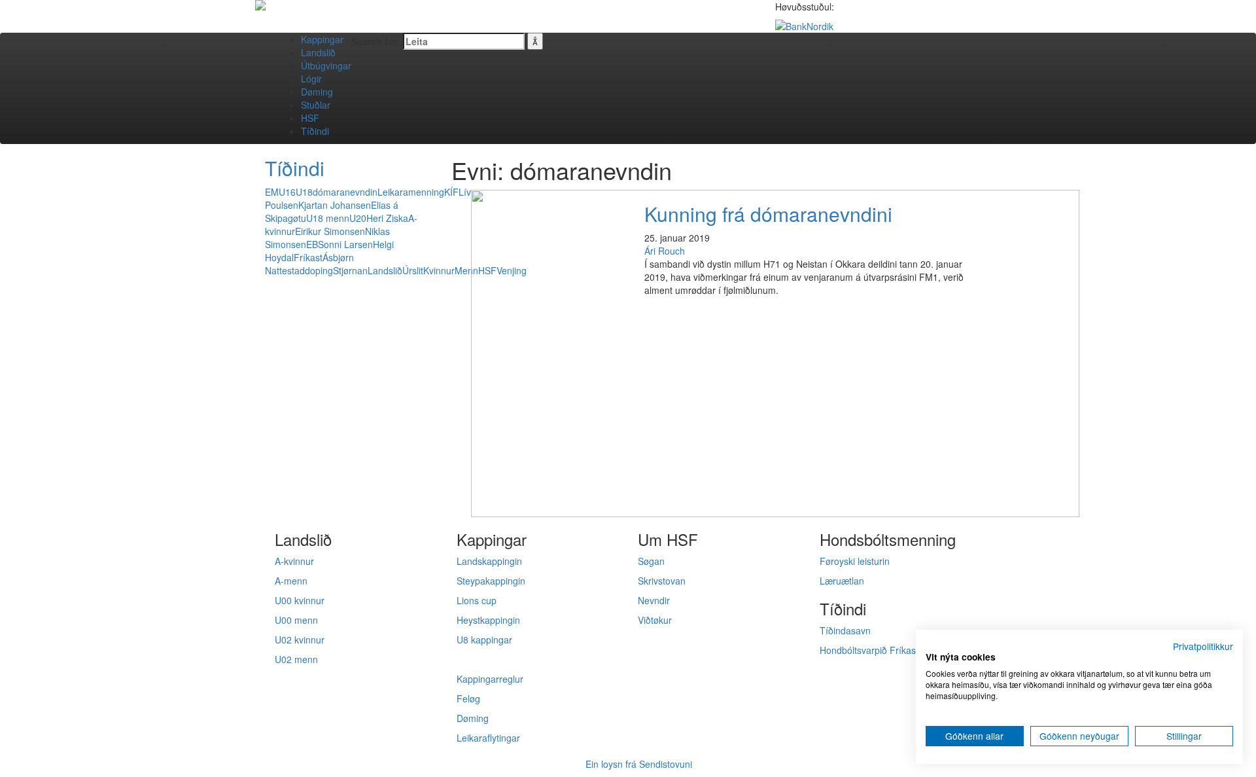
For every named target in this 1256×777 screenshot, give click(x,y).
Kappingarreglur (490, 678)
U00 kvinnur (299, 600)
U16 (287, 191)
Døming (317, 91)
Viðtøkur (655, 619)
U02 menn (296, 659)
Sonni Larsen (345, 244)
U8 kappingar (484, 639)
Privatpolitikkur (1203, 646)
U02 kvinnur (299, 639)
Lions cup (477, 600)
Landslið (318, 52)
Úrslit (412, 270)
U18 (304, 191)
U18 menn (327, 218)
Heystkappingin (488, 619)
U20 (357, 218)
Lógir (311, 78)
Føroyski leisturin (855, 561)
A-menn (291, 580)
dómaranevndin (345, 191)
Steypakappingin (491, 580)
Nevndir (654, 600)
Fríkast (308, 257)
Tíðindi (315, 130)
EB (312, 244)
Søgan (651, 561)
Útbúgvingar (326, 65)
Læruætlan (842, 580)
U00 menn (296, 619)
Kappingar (322, 39)
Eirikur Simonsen (330, 231)
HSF (310, 117)
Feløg (468, 698)
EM (272, 191)
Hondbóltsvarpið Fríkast (869, 650)
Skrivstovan (662, 580)
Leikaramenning (410, 191)
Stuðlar (315, 104)
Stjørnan (350, 270)
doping (319, 270)
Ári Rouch (664, 250)
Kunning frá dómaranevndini (768, 214)
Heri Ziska (387, 218)
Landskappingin (489, 561)
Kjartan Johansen (334, 204)
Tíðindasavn (845, 630)
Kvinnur (439, 270)
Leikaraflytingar (488, 737)
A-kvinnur (294, 561)
